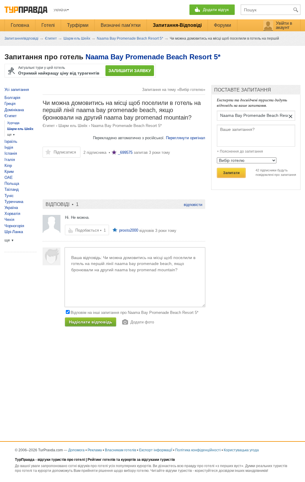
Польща (11, 183)
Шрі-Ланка (13, 232)
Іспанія (10, 153)
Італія (9, 159)
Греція (9, 103)
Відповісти (193, 204)
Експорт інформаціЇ (155, 450)
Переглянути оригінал (185, 138)
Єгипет (49, 125)
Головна (20, 25)
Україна (11, 207)
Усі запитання (16, 89)
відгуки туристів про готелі (61, 460)
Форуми (222, 25)
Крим (9, 171)
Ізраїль (10, 141)
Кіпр (8, 165)
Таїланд (11, 189)
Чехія (9, 219)
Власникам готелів (120, 450)
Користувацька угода (241, 450)
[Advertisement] (124, 175)
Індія (8, 147)
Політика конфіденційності (198, 450)
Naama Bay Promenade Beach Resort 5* (152, 57)
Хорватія (12, 213)
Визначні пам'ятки (121, 25)
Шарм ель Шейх (73, 125)
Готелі (48, 25)
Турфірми (77, 25)
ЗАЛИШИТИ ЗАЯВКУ (129, 70)
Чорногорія (14, 226)
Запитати (231, 173)
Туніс (9, 195)
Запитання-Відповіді (177, 25)
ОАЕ (8, 177)
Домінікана (14, 110)
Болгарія (12, 97)
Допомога (76, 450)
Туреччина (13, 201)
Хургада (13, 123)
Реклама (95, 450)
